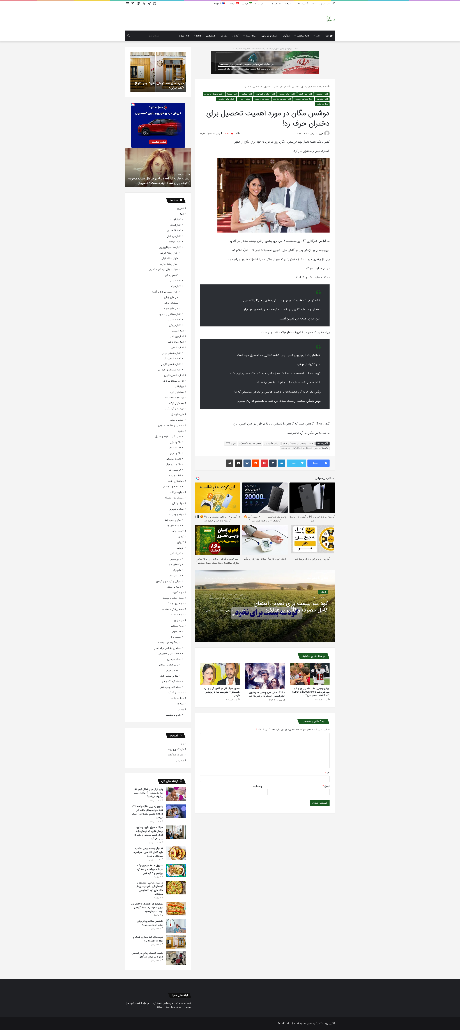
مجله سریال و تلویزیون (169, 654)
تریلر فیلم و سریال (168, 665)
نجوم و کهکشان (173, 587)
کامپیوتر (177, 570)
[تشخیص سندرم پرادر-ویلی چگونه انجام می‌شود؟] (176, 926)
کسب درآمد (178, 531)
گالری (181, 537)
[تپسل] (133, 104)
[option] (265, 606)
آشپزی (180, 208)
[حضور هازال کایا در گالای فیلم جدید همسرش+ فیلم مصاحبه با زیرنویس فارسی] (220, 674)
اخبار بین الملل (308, 87)
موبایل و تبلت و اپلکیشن (168, 581)
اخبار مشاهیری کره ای (169, 370)
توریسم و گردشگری (174, 409)
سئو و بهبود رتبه (173, 520)
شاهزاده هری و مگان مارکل (250, 443)
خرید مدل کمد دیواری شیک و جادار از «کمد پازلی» (148, 939)
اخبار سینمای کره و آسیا (165, 292)
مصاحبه (223, 36)
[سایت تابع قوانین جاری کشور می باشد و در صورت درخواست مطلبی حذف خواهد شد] (265, 62)
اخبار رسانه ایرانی (169, 253)
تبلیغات (287, 4)
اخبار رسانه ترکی (169, 258)
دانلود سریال (175, 448)
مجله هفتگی (177, 626)
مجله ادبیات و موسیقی (173, 598)
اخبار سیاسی (246, 94)
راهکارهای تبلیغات (168, 642)
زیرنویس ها (175, 470)
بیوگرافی (286, 36)
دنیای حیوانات (177, 492)
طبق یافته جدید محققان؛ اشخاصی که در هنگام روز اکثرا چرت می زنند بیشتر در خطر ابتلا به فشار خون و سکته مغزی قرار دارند (160, 178)
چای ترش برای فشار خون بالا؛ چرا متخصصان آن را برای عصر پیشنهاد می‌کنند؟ (148, 793)
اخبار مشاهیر (303, 36)
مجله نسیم (251, 36)
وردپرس (180, 760)
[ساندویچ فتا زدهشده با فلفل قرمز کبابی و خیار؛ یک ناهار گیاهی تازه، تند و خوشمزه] (176, 908)
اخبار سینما (232, 94)
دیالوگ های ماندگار (174, 498)
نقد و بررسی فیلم (169, 676)
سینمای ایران (171, 297)
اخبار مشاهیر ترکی (172, 359)
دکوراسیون (175, 559)
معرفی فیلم (172, 670)
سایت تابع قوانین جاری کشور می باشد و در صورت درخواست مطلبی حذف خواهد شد (264, 48)
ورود (181, 744)
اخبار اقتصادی (174, 231)
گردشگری (210, 36)
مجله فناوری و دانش (170, 687)
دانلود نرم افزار (173, 464)
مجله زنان (179, 620)
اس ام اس (175, 553)
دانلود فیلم (175, 453)
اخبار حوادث (175, 242)
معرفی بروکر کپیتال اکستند (169, 1007)
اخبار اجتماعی (322, 94)
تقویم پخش (171, 275)
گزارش (236, 36)
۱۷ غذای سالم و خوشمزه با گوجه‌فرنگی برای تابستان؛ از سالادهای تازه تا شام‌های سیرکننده (149, 888)
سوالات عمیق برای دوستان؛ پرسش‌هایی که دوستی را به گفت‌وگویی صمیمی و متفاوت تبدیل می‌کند (148, 833)
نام (327, 773)
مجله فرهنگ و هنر (171, 681)
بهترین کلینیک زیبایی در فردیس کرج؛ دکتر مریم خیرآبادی (159, 85)
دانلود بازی (175, 442)
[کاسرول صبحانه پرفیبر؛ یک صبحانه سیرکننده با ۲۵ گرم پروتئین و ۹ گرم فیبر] (176, 870)
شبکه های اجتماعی (226, 99)
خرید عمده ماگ (183, 1003)
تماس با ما (260, 4)
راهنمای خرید (174, 565)
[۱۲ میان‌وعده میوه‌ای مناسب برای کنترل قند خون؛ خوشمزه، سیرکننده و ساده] (176, 853)
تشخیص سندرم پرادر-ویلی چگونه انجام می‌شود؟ (150, 923)
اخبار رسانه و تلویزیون (265, 94)
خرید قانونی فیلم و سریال (168, 437)
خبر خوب (176, 631)
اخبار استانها (175, 225)
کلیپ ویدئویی (173, 715)
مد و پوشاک (175, 576)
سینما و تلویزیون (269, 36)
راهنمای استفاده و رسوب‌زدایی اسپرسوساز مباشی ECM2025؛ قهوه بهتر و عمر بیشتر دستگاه (295, 607)
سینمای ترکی (171, 303)
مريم (321, 133)
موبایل (146, 1003)
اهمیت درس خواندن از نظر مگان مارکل (298, 443)
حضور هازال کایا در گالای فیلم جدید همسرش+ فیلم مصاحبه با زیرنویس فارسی (222, 691)
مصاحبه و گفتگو (176, 693)
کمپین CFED (231, 443)
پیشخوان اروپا (177, 392)
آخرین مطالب (301, 4)
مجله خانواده (177, 615)
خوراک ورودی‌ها (176, 749)
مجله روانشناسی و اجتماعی (167, 648)
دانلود (198, 36)
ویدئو (181, 709)
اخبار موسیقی (174, 320)
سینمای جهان (244, 99)
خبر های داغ (177, 414)
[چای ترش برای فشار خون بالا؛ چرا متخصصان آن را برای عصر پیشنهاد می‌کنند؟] (176, 794)
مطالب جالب (322, 104)
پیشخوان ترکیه (176, 403)
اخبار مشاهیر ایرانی (171, 353)
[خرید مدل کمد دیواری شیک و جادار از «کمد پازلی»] (176, 942)
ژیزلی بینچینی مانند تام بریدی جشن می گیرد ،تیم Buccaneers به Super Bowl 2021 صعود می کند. (311, 691)
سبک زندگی (178, 503)
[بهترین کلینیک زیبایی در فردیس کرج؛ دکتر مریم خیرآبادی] (176, 958)
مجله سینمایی (174, 659)
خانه (327, 36)
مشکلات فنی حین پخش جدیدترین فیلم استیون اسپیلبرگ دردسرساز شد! (267, 694)
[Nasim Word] (330, 19)
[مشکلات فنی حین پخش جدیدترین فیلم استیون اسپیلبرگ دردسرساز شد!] (265, 676)
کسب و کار (175, 637)
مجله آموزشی (177, 592)
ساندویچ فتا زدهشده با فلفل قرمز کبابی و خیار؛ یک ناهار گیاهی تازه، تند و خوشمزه (146, 907)
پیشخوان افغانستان (174, 398)
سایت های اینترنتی (171, 526)
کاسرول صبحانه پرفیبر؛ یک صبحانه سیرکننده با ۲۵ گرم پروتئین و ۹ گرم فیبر (150, 869)
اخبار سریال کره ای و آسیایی (163, 270)
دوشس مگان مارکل (271, 443)
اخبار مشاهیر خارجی (303, 99)
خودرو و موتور (177, 420)
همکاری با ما (275, 4)
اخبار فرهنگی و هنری (213, 94)
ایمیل (326, 786)
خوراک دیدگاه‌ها (176, 755)
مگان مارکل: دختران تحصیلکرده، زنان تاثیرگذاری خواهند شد (304, 448)
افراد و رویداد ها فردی (173, 381)
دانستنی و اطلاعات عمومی (171, 425)
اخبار (318, 36)
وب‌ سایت (257, 786)
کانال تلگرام (184, 36)
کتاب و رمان (175, 475)
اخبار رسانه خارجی (287, 94)
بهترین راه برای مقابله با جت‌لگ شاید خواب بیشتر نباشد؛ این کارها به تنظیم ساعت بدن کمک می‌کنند (147, 812)
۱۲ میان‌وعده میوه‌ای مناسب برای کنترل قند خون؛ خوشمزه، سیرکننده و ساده (148, 852)
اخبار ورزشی (175, 325)
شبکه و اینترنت (176, 514)
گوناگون (180, 548)
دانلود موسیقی (173, 459)
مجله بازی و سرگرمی (174, 604)
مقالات (180, 704)
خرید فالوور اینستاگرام (163, 1003)
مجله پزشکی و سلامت (173, 609)
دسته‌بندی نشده (262, 99)
